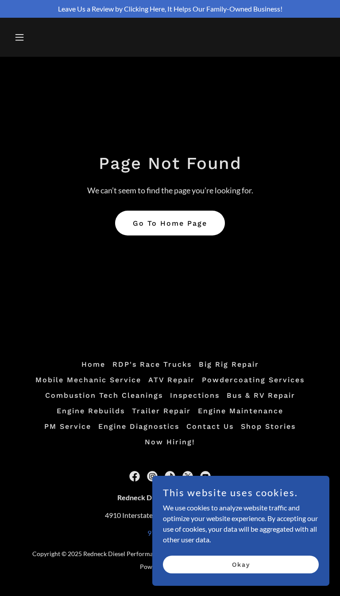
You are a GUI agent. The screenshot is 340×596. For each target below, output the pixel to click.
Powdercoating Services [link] (253, 380)
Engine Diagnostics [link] (138, 426)
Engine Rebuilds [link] (91, 411)
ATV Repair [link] (171, 380)
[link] (134, 476)
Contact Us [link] (210, 426)
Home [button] (93, 364)
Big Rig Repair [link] (229, 364)
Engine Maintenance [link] (240, 411)
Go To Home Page (170, 223)
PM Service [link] (67, 426)
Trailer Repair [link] (161, 411)
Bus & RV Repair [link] (261, 395)
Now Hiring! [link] (170, 442)
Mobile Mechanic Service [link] (88, 380)
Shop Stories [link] (268, 426)
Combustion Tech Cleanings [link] (104, 395)
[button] (47, 37)
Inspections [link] (195, 395)
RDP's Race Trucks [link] (152, 364)
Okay (241, 564)
